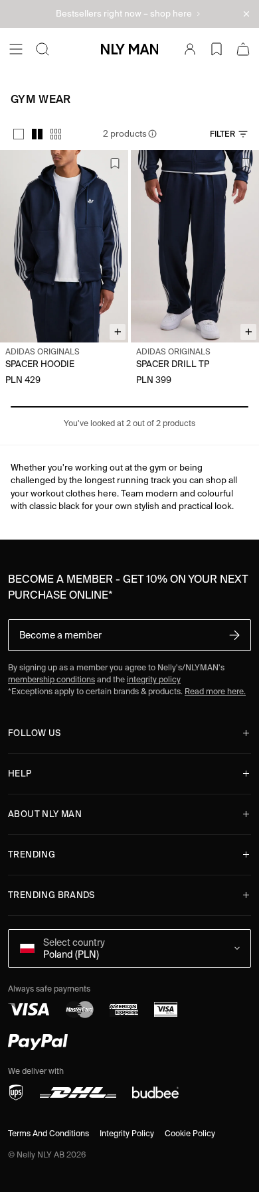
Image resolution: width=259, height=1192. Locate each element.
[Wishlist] (216, 49)
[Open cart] (243, 49)
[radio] (19, 134)
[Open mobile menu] (16, 49)
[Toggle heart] (115, 163)
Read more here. (215, 691)
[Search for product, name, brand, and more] (42, 49)
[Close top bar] (246, 14)
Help (20, 773)
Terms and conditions (48, 1133)
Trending (31, 854)
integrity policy (154, 679)
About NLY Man (45, 814)
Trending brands (51, 895)
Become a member (60, 635)
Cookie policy (190, 1133)
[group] (37, 134)
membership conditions (51, 679)
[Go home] (129, 49)
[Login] (190, 49)
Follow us (34, 733)
